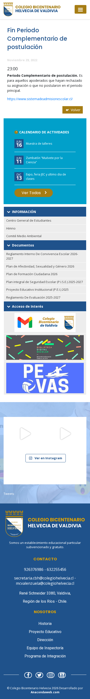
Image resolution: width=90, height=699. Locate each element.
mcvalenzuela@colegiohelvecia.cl (45, 583)
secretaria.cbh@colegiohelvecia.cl (44, 578)
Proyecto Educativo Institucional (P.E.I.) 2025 (37, 289)
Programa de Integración (45, 656)
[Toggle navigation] (80, 9)
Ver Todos (31, 193)
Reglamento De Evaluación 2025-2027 (33, 297)
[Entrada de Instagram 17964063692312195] (25, 438)
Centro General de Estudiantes (28, 220)
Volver (75, 110)
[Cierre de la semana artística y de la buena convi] (65, 438)
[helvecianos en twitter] (39, 675)
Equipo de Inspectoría (45, 648)
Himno (11, 228)
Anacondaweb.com (45, 692)
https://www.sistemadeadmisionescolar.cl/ (40, 99)
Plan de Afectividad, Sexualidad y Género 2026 (40, 266)
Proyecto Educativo (45, 631)
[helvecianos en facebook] (28, 675)
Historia (45, 623)
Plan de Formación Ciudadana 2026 (31, 274)
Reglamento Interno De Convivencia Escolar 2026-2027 (42, 256)
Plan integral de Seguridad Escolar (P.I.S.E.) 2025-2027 (44, 282)
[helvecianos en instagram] (50, 675)
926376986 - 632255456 (45, 569)
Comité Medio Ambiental (24, 236)
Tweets (9, 493)
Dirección (45, 640)
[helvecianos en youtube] (62, 675)
